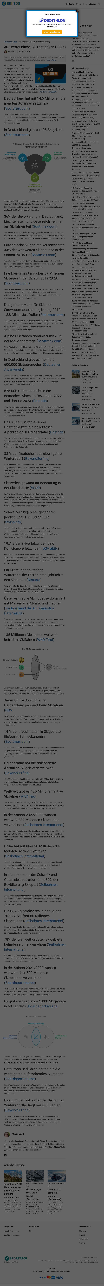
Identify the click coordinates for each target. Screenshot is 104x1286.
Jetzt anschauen (52, 32)
